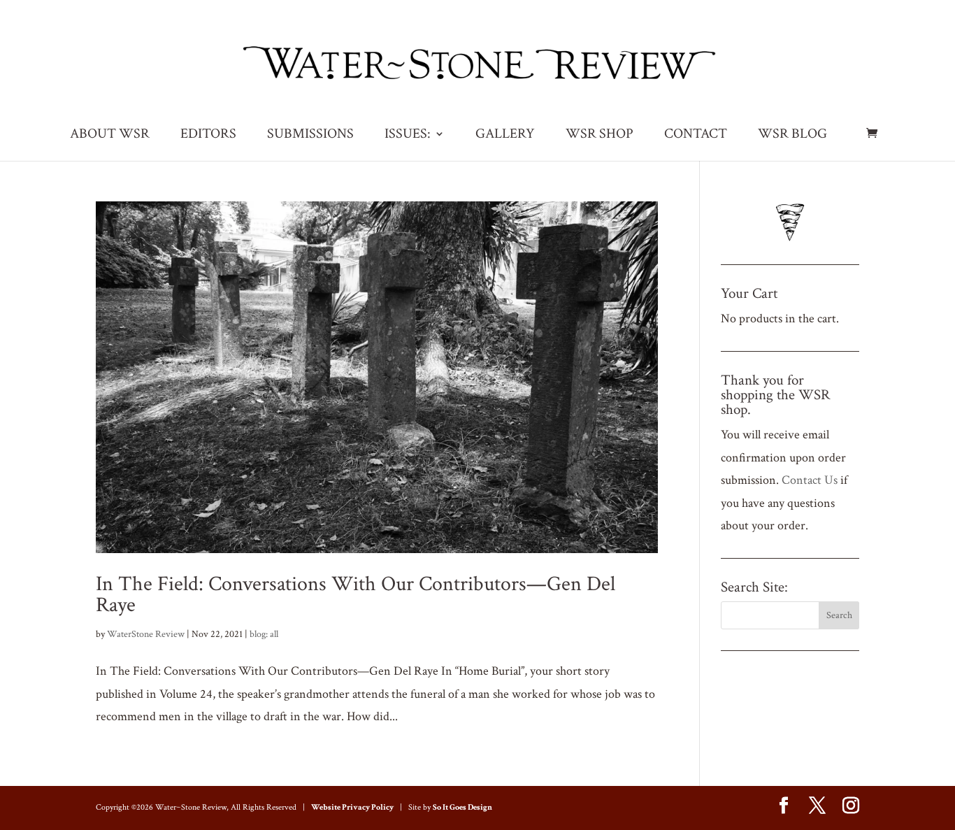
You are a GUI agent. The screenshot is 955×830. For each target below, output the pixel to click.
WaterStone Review (146, 634)
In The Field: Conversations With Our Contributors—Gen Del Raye (355, 595)
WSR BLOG (792, 136)
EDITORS (208, 136)
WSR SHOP (599, 136)
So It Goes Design (462, 807)
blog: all (264, 634)
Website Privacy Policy (352, 807)
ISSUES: (408, 136)
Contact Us (810, 480)
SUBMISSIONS (310, 136)
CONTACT (695, 136)
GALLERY (505, 136)
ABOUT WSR (110, 136)
